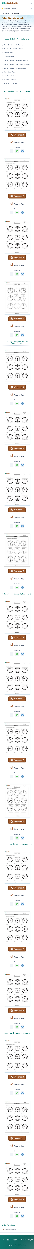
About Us (8, 1239)
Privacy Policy (15, 1239)
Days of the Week (10, 72)
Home (2, 1239)
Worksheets (5, 13)
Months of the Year (10, 76)
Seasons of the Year (10, 80)
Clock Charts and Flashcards (13, 45)
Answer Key (19, 143)
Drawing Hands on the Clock (13, 49)
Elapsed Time (8, 53)
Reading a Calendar (10, 83)
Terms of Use (23, 1239)
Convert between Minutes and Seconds (17, 64)
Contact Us (30, 1239)
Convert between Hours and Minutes (16, 60)
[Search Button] (32, 3)
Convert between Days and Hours (15, 68)
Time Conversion (9, 56)
